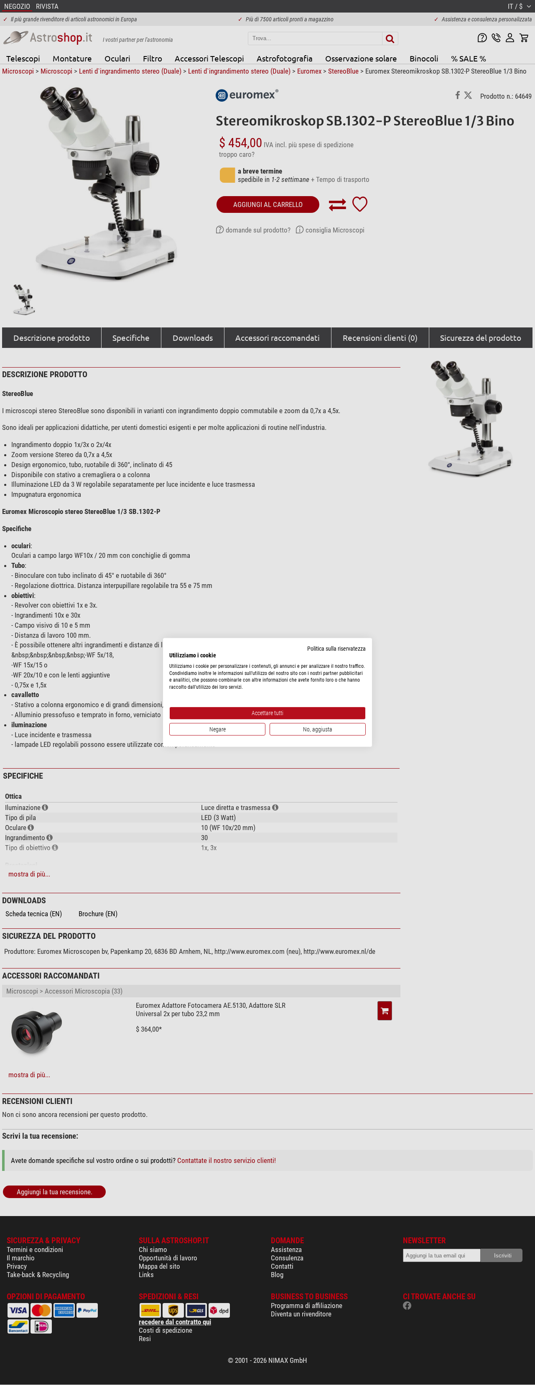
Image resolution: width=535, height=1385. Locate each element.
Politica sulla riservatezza (336, 648)
